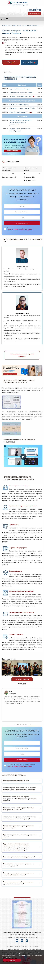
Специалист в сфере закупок (19, 104)
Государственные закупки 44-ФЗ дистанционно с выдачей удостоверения (20, 122)
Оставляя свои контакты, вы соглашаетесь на (21, 228)
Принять (12, 960)
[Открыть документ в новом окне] (22, 914)
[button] (14, 724)
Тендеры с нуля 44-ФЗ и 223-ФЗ (20, 96)
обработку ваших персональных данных (19, 229)
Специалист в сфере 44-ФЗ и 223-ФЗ (22, 108)
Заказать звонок (34, 13)
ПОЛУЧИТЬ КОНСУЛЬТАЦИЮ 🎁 (29, 62)
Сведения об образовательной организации (22, 938)
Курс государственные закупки (20, 89)
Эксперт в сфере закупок (18, 112)
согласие (35, 955)
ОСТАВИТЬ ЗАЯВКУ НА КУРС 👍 (11, 62)
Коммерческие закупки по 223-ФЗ (21, 92)
